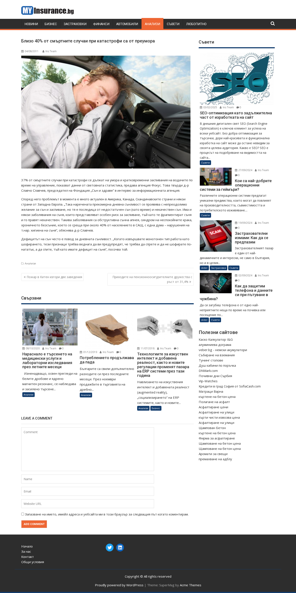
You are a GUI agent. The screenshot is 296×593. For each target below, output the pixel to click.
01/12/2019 (90, 352)
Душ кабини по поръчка (217, 365)
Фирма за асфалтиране (217, 438)
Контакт (27, 556)
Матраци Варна (211, 391)
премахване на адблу (215, 459)
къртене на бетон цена (217, 396)
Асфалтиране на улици (216, 412)
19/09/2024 (245, 223)
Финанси (101, 24)
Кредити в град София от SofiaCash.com (230, 386)
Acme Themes (190, 585)
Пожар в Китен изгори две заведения (54, 277)
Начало (27, 546)
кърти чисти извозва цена (219, 417)
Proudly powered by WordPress (119, 585)
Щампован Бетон (212, 428)
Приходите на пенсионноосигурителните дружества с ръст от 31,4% (152, 279)
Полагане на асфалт (214, 402)
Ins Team (51, 51)
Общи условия (32, 562)
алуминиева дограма (215, 344)
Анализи (152, 24)
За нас (26, 551)
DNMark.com (208, 370)
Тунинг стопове (211, 360)
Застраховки (75, 24)
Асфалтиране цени (213, 407)
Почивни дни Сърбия (215, 376)
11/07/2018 (147, 348)
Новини (31, 24)
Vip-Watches (208, 381)
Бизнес (51, 24)
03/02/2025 (210, 107)
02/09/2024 (245, 275)
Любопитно (196, 24)
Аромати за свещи (213, 454)
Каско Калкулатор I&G (216, 339)
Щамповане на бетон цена (220, 443)
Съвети (173, 24)
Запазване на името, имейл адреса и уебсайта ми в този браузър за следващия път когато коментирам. (107, 514)
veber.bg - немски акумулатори (223, 350)
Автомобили (127, 24)
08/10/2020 (32, 348)
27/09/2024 (245, 170)
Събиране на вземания (217, 355)
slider (204, 267)
